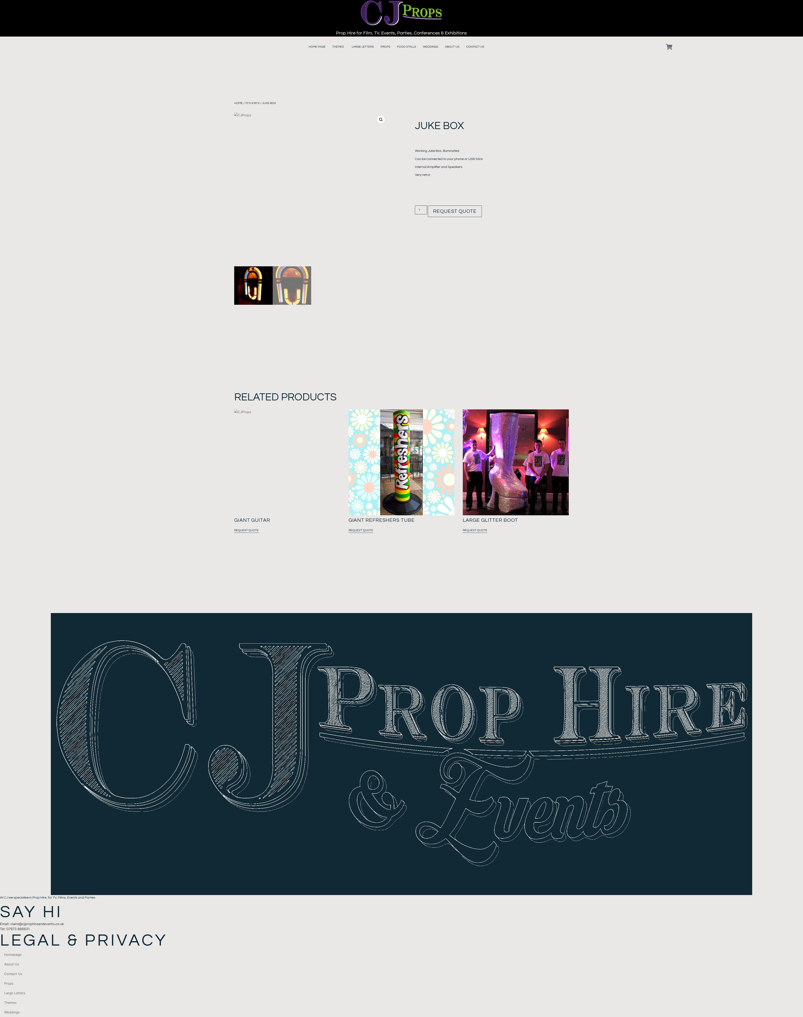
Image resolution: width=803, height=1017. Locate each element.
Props (8, 983)
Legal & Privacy (84, 940)
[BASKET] (669, 47)
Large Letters (14, 993)
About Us (11, 964)
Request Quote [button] (246, 530)
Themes (10, 1002)
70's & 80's (252, 103)
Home (238, 103)
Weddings (12, 1012)
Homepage (13, 954)
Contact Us (13, 974)
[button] (381, 119)
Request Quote (455, 211)
